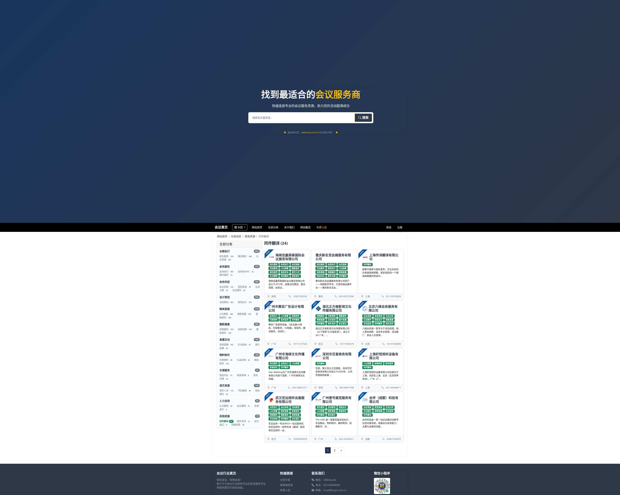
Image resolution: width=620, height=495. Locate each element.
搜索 (365, 117)
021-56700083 (393, 296)
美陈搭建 (244, 313)
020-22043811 (346, 439)
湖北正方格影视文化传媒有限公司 (336, 308)
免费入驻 (285, 490)
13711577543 (300, 343)
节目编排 (244, 390)
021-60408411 (393, 387)
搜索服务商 (286, 485)
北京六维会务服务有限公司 (383, 308)
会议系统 (226, 286)
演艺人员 (226, 390)
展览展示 (245, 256)
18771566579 (347, 343)
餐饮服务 (225, 274)
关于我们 (289, 227)
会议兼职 (243, 405)
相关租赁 (274, 272)
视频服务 (226, 329)
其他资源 (250, 236)
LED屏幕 (226, 313)
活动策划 (226, 302)
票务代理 (332, 276)
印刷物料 (225, 359)
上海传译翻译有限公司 (383, 257)
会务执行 (226, 271)
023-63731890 (346, 296)
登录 (388, 227)
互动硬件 (238, 290)
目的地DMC (246, 271)
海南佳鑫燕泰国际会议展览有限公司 (290, 257)
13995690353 (300, 439)
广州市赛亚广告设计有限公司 (286, 308)
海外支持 (243, 421)
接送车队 (225, 375)
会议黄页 (221, 227)
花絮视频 (245, 329)
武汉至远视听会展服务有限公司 (290, 400)
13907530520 (300, 296)
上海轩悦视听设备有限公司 (383, 356)
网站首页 (257, 227)
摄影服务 (295, 268)
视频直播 (226, 344)
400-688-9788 (346, 387)
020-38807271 (299, 387)
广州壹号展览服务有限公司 (336, 400)
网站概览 (305, 227)
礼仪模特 (225, 405)
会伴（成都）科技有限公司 (383, 400)
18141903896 (394, 343)
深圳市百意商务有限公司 (336, 356)
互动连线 (244, 344)
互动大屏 (389, 316)
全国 (240, 227)
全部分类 (273, 227)
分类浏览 (236, 236)
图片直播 (342, 319)
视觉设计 (245, 302)
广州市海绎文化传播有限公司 (290, 356)
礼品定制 (243, 359)
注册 (399, 227)
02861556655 (394, 439)
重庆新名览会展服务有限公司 (333, 257)
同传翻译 (225, 421)
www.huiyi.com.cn (310, 132)
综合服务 (226, 256)
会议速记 (342, 323)
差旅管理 (243, 375)
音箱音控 (295, 316)
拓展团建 (237, 424)
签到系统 (244, 286)
